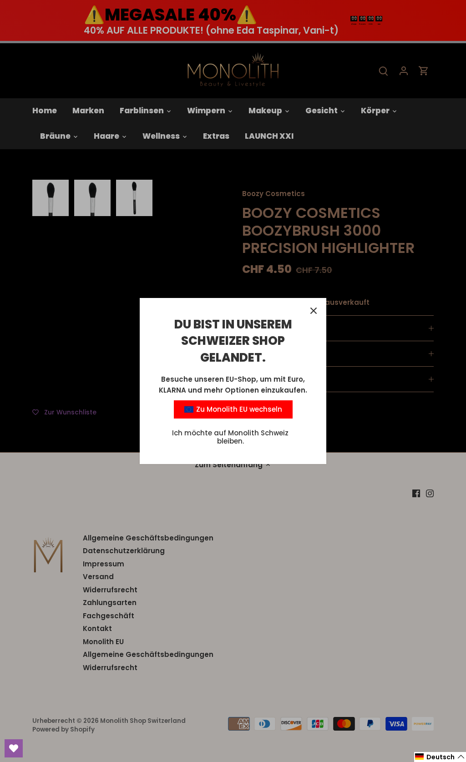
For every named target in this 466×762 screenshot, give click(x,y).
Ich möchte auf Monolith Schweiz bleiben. (230, 437)
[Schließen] (314, 311)
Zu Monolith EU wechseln (238, 409)
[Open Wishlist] (14, 748)
